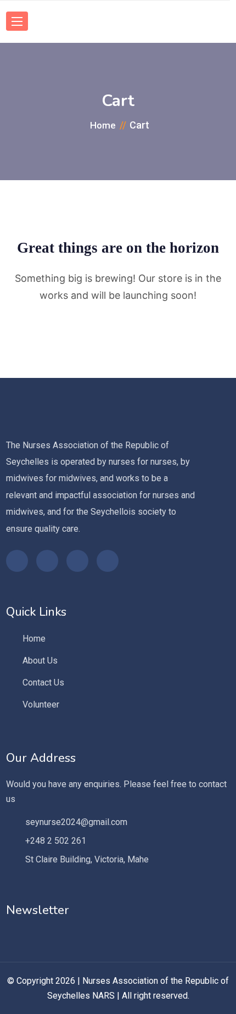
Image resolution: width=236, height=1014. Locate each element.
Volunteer (41, 704)
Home (34, 638)
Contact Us (43, 682)
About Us (40, 660)
